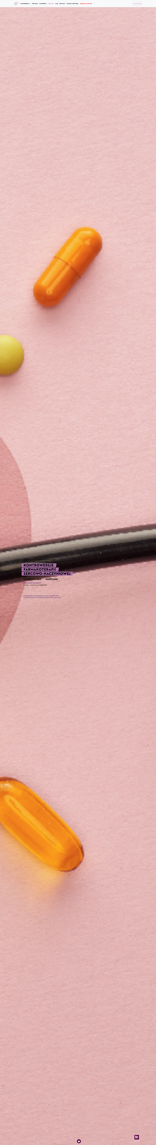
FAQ (56, 3)
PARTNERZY (42, 3)
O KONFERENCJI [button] (25, 3)
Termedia (136, 1141)
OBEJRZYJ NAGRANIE (86, 3)
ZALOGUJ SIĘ (137, 3)
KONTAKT (62, 3)
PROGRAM (35, 3)
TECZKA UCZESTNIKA (72, 3)
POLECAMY (51, 3)
